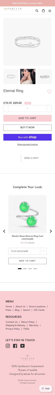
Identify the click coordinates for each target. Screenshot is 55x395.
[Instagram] (8, 346)
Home (9, 306)
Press (8, 310)
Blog (17, 310)
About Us (20, 306)
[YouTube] (22, 346)
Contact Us (12, 322)
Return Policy (28, 322)
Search (26, 310)
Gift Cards (39, 310)
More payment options (27, 144)
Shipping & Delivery (15, 325)
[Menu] (50, 10)
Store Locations (37, 306)
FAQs (26, 328)
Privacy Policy (13, 328)
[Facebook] (15, 346)
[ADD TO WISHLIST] (48, 92)
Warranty (33, 325)
